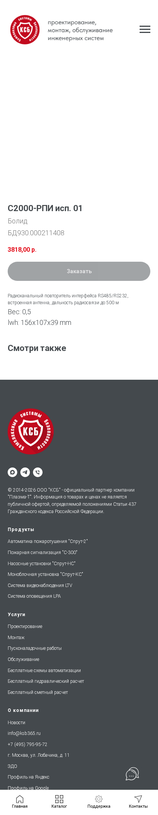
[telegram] (25, 472)
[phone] (38, 472)
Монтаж (16, 637)
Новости (16, 722)
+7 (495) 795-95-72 (28, 744)
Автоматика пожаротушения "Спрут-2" (48, 541)
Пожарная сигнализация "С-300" (42, 552)
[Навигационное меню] (145, 29)
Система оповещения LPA (34, 596)
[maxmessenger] (12, 472)
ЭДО (12, 766)
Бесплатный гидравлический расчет (46, 681)
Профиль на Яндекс (28, 777)
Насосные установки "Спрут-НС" (42, 563)
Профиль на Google (28, 788)
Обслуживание (23, 659)
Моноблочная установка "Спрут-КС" (45, 574)
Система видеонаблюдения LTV (40, 585)
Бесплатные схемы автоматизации (44, 670)
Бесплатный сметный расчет (38, 692)
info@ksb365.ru (24, 733)
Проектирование (25, 626)
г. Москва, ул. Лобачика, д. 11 (39, 755)
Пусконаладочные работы (35, 648)
